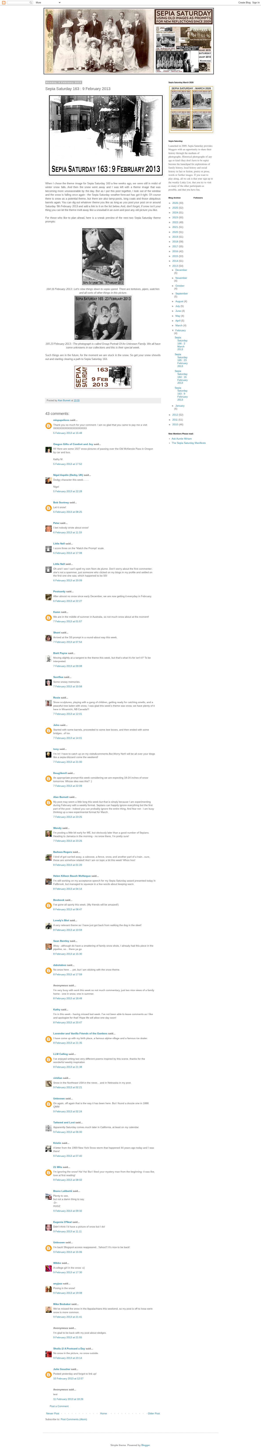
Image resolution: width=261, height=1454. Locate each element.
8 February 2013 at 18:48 (67, 998)
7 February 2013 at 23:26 (67, 840)
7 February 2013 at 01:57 (67, 621)
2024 (175, 212)
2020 (175, 232)
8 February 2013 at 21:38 (67, 1067)
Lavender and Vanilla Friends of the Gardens (80, 1033)
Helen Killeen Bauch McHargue (72, 875)
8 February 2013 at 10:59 (67, 930)
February (180, 330)
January (179, 405)
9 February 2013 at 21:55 (67, 1337)
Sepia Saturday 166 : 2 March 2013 (181, 343)
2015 (175, 256)
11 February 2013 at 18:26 (68, 1399)
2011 (175, 419)
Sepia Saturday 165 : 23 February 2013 (181, 360)
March (179, 325)
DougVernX (60, 773)
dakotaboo (59, 965)
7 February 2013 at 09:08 (67, 666)
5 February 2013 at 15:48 (67, 433)
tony (56, 749)
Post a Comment (59, 1406)
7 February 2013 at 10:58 (67, 686)
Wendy (57, 828)
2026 (175, 203)
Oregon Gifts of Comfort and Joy (73, 444)
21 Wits (57, 1167)
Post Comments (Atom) (74, 1419)
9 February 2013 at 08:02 (67, 1179)
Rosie (56, 697)
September (181, 293)
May (178, 315)
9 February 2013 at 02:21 (67, 1087)
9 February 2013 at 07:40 (67, 1155)
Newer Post (52, 1413)
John (56, 725)
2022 (175, 222)
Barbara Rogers (62, 852)
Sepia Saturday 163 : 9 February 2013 (181, 393)
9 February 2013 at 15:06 (67, 1252)
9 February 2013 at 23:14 (67, 1358)
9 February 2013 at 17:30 (67, 1272)
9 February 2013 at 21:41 (67, 1316)
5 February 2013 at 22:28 (67, 491)
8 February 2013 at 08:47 (67, 909)
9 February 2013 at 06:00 (67, 1132)
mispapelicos (61, 420)
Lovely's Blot (61, 920)
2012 (175, 414)
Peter (56, 523)
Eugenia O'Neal (62, 1222)
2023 (175, 217)
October (179, 285)
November (181, 277)
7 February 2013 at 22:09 (67, 785)
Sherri (56, 632)
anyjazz (57, 1283)
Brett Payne (60, 653)
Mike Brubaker (62, 1304)
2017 (175, 246)
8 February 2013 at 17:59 (67, 974)
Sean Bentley (61, 940)
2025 (175, 207)
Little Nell (59, 543)
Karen (56, 612)
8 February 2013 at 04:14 (67, 888)
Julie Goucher (61, 1369)
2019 (175, 236)
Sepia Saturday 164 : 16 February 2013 (181, 377)
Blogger (145, 1445)
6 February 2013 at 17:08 (67, 553)
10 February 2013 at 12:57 (68, 1378)
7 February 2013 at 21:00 (67, 761)
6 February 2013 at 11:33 (67, 532)
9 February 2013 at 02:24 (67, 1111)
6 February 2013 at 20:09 (67, 580)
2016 (175, 251)
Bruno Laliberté (62, 1191)
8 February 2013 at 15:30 (67, 953)
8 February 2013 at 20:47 (67, 1022)
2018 (175, 241)
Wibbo (57, 1263)
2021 (175, 227)
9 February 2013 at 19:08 (67, 1292)
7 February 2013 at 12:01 (67, 713)
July (178, 306)
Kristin (57, 1143)
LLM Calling (60, 1054)
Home (103, 1413)
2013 (175, 265)
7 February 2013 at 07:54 (67, 642)
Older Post (154, 1413)
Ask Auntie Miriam (182, 438)
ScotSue (58, 677)
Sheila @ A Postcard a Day (69, 1348)
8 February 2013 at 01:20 (67, 864)
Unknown (59, 1098)
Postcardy (59, 591)
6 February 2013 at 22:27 (67, 601)
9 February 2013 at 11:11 (67, 1231)
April (178, 320)
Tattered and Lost (64, 1122)
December (181, 270)
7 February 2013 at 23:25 (67, 816)
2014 (175, 260)
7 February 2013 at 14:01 (67, 738)
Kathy (56, 1009)
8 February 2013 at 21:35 (67, 1042)
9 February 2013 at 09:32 (67, 1210)
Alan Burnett (61, 797)
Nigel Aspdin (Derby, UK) (68, 475)
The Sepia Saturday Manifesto (189, 442)
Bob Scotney (61, 502)
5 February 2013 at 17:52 (67, 464)
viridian (57, 1077)
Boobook (58, 900)
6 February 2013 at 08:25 (67, 511)
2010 (175, 424)
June (178, 310)
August (179, 301)
